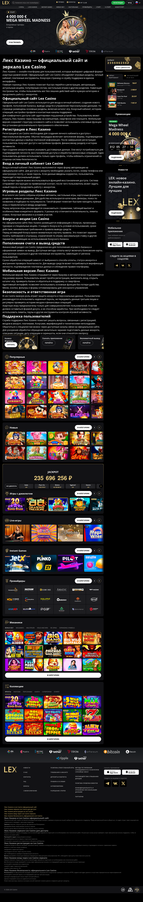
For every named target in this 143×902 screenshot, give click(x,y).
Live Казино (32, 7)
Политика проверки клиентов (86, 783)
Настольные (73, 7)
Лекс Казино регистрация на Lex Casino (18, 811)
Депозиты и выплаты (58, 777)
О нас (25, 772)
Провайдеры (87, 7)
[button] (102, 342)
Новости (26, 768)
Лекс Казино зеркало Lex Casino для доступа (20, 809)
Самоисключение (30, 791)
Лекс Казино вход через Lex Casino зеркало (20, 814)
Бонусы (26, 786)
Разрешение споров (58, 791)
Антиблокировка (57, 786)
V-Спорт (108, 7)
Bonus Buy (60, 7)
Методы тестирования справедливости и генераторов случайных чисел (87, 770)
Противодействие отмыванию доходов (87, 778)
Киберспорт (119, 7)
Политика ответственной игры (62, 768)
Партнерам (79, 797)
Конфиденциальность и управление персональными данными (86, 790)
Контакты (27, 777)
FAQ (24, 781)
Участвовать (15, 42)
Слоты (21, 7)
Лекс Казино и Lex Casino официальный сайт (20, 807)
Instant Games (46, 7)
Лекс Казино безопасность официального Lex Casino (23, 816)
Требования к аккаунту (59, 772)
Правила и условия (58, 781)
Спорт (98, 7)
